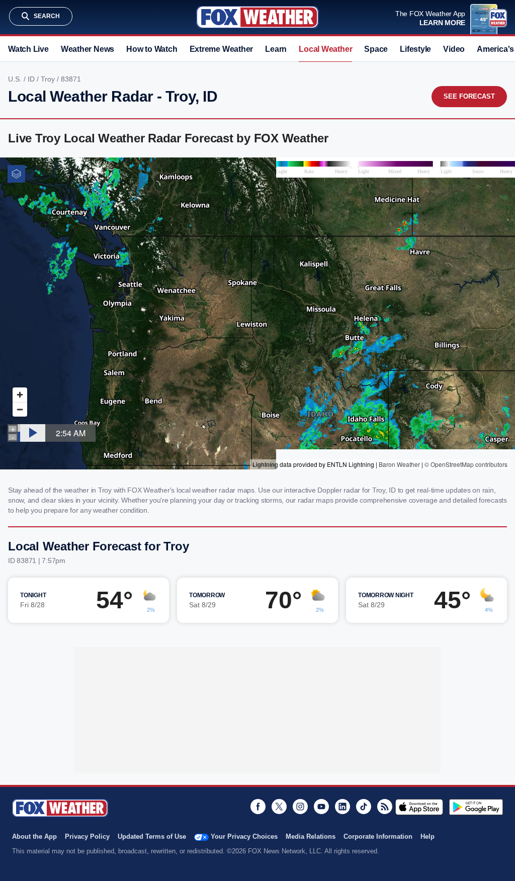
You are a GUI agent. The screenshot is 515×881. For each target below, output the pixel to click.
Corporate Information (378, 836)
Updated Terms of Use (152, 836)
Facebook (258, 806)
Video (454, 49)
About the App (34, 836)
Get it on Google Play (476, 807)
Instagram (300, 806)
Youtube (321, 806)
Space (376, 49)
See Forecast (469, 96)
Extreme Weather (221, 49)
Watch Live (28, 49)
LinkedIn (342, 806)
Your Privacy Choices (244, 836)
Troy (49, 79)
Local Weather (325, 49)
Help (427, 836)
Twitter (279, 806)
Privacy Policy (87, 836)
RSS (384, 806)
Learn (276, 49)
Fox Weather (257, 17)
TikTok (363, 806)
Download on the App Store (419, 807)
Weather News (87, 49)
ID (32, 79)
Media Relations (310, 836)
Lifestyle (415, 49)
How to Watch (151, 49)
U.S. (16, 79)
